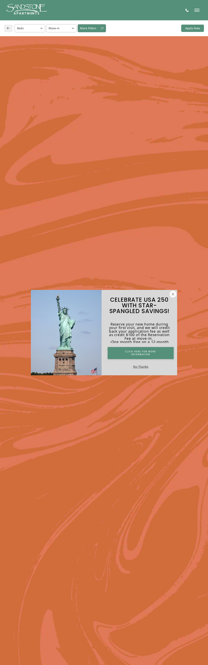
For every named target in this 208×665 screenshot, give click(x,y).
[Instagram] (20, 321)
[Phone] (187, 10)
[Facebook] (13, 321)
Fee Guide (166, 126)
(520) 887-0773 (22, 314)
